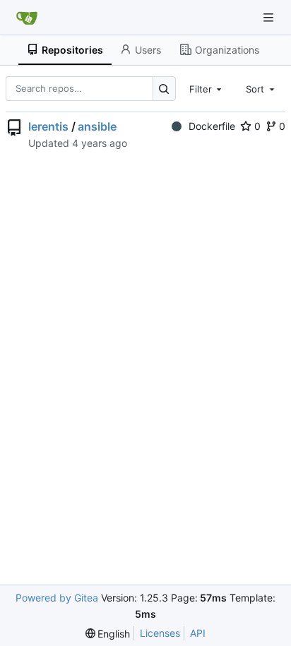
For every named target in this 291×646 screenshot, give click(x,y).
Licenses (160, 633)
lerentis (48, 126)
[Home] (27, 17)
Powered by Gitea (57, 598)
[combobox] (207, 88)
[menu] (108, 634)
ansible (97, 126)
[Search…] (164, 88)
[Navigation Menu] (270, 17)
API (198, 633)
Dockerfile (212, 126)
